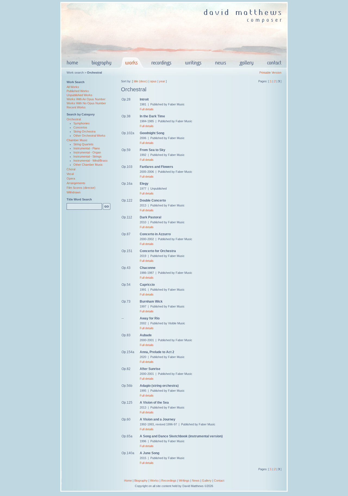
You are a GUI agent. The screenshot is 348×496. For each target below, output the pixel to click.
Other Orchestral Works (89, 135)
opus (153, 81)
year (162, 81)
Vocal (70, 173)
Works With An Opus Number (86, 99)
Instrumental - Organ (87, 152)
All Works (73, 87)
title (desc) (141, 81)
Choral (71, 169)
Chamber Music (77, 140)
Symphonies (81, 123)
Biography (141, 480)
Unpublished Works (79, 95)
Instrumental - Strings (87, 156)
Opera (71, 178)
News (196, 480)
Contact (219, 480)
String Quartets (83, 144)
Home (128, 480)
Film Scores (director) (81, 187)
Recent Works (76, 107)
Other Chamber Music (88, 164)
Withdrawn (73, 192)
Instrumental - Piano (86, 148)
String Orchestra (84, 131)
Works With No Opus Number (86, 103)
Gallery (207, 480)
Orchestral (74, 119)
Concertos (80, 127)
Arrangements (76, 183)
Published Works (78, 91)
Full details (147, 109)
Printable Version (270, 72)
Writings (184, 480)
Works (154, 480)
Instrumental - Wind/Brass (90, 160)
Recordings (168, 480)
